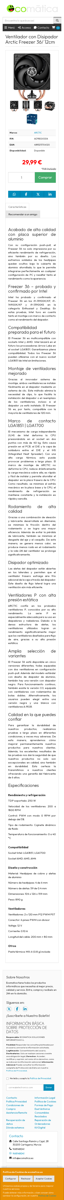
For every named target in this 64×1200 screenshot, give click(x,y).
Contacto (43, 27)
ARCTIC (38, 132)
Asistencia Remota (16, 1112)
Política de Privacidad (16, 1070)
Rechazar (26, 1178)
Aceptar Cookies (44, 1178)
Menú (11, 27)
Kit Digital (40, 1127)
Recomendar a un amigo (22, 214)
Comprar (45, 177)
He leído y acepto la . (31, 1078)
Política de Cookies (47, 1195)
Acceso (26, 27)
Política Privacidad (16, 1101)
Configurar (10, 1178)
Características (17, 207)
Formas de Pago (44, 1105)
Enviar (49, 1087)
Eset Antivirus (42, 1109)
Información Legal (45, 1097)
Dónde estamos (15, 1127)
